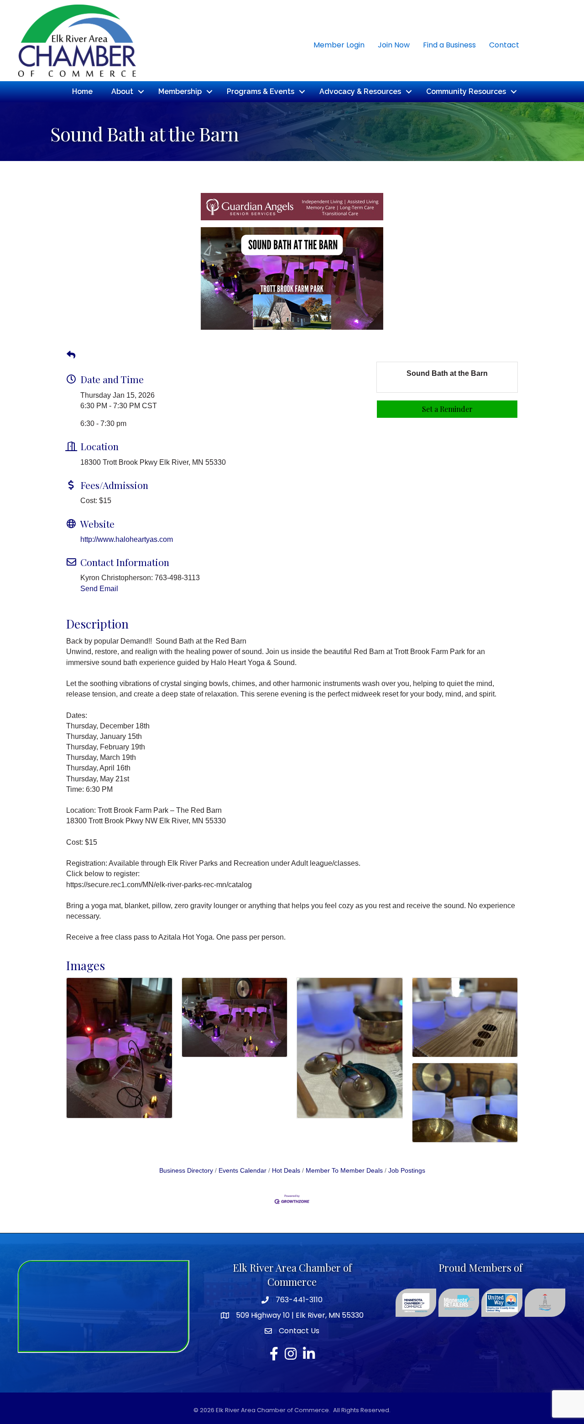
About (122, 91)
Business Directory (186, 1170)
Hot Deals (286, 1170)
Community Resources (466, 91)
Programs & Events (260, 91)
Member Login (339, 45)
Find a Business (449, 45)
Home (82, 91)
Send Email (99, 588)
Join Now (394, 45)
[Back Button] (71, 355)
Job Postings (406, 1170)
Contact (504, 45)
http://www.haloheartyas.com (126, 539)
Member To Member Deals (344, 1170)
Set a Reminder (447, 409)
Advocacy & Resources (360, 91)
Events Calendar (242, 1170)
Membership (180, 91)
